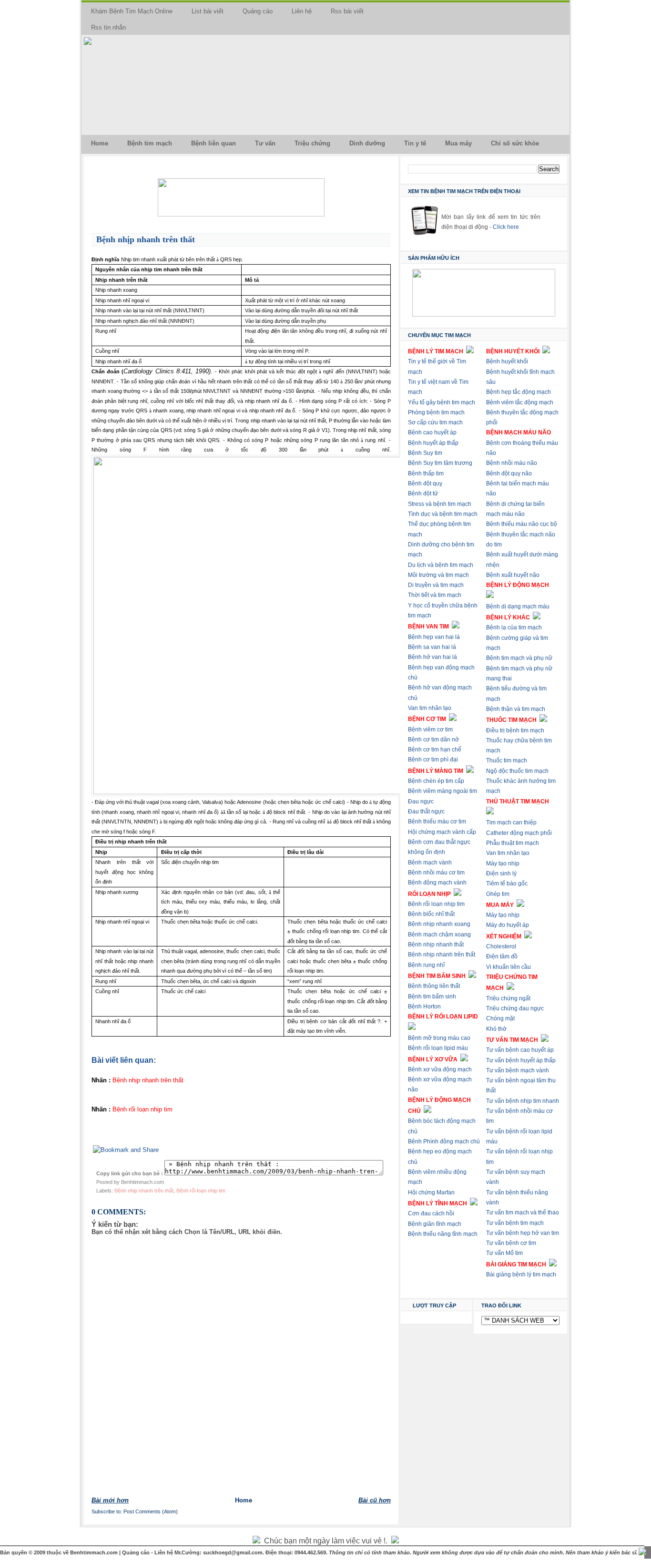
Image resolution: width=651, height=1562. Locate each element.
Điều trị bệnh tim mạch (515, 730)
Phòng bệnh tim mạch (436, 412)
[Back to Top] (642, 1552)
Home (99, 143)
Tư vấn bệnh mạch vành (517, 1070)
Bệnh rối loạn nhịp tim (200, 1190)
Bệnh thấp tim (426, 473)
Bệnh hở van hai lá (432, 657)
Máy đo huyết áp (507, 925)
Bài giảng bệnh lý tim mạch (521, 1274)
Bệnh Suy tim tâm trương (440, 463)
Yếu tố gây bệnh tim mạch (441, 402)
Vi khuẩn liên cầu (508, 967)
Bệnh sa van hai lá (432, 647)
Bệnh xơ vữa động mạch (440, 1069)
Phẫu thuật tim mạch (512, 843)
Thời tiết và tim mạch (434, 595)
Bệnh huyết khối (507, 361)
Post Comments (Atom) (150, 1511)
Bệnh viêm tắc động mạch (519, 402)
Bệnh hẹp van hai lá (434, 637)
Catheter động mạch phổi (519, 833)
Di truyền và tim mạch (436, 585)
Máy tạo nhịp (502, 863)
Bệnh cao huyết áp (432, 432)
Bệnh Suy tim (425, 453)
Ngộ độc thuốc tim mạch (517, 771)
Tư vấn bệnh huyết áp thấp (521, 1060)
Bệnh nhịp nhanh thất (436, 944)
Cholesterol (501, 946)
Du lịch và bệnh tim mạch (440, 565)
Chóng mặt (500, 1018)
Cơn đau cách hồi (431, 1213)
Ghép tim (497, 894)
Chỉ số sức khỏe (515, 143)
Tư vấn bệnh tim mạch (515, 1223)
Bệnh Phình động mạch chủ (444, 1141)
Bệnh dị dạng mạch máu (517, 606)
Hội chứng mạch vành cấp (442, 832)
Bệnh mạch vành (430, 862)
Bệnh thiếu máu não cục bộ (521, 524)
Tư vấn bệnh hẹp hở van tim (522, 1233)
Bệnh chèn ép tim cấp (436, 781)
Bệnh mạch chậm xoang (439, 934)
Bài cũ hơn (374, 1500)
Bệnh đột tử (423, 493)
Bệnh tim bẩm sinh (432, 996)
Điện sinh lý (501, 873)
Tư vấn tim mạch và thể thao (522, 1212)
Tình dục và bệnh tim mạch (443, 514)
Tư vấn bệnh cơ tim (511, 1243)
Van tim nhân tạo (429, 708)
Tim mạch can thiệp (511, 822)
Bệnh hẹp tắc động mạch (518, 392)
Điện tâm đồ (502, 956)
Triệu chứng (312, 143)
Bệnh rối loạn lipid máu (438, 1048)
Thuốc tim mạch (506, 760)
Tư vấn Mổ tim (504, 1253)
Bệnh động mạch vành (437, 882)
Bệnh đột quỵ (425, 483)
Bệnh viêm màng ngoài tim (442, 791)
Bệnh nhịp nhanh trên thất (145, 239)
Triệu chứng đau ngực (515, 1008)
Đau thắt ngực (426, 811)
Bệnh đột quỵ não (509, 473)
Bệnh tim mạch (149, 143)
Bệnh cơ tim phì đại (433, 759)
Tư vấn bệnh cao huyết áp (520, 1050)
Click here (506, 227)
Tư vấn (265, 143)
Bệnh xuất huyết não (512, 575)
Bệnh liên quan (213, 143)
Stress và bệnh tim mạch (439, 504)
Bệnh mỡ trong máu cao (439, 1038)
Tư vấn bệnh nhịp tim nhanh (522, 1101)
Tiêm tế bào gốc (507, 883)
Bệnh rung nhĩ (426, 965)
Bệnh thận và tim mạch (515, 709)
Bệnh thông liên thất (434, 986)
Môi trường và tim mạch (438, 575)
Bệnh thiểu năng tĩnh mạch (443, 1234)
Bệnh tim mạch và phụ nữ (519, 658)
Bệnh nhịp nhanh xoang (439, 924)
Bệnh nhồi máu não (511, 463)
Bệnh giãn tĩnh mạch (434, 1224)
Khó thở (496, 1029)
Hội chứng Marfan (431, 1192)
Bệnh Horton (424, 1006)
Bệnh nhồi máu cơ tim (436, 872)
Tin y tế (415, 143)
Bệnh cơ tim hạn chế (434, 749)
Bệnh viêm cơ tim (430, 729)
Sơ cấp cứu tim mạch (435, 422)
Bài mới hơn (110, 1500)
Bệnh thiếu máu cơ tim (437, 821)
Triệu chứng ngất (508, 998)
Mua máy (458, 143)
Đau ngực (421, 801)
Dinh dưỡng (367, 143)
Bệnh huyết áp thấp (433, 443)
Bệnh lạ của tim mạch (514, 627)
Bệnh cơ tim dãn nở (433, 739)
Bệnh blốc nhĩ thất (431, 914)
